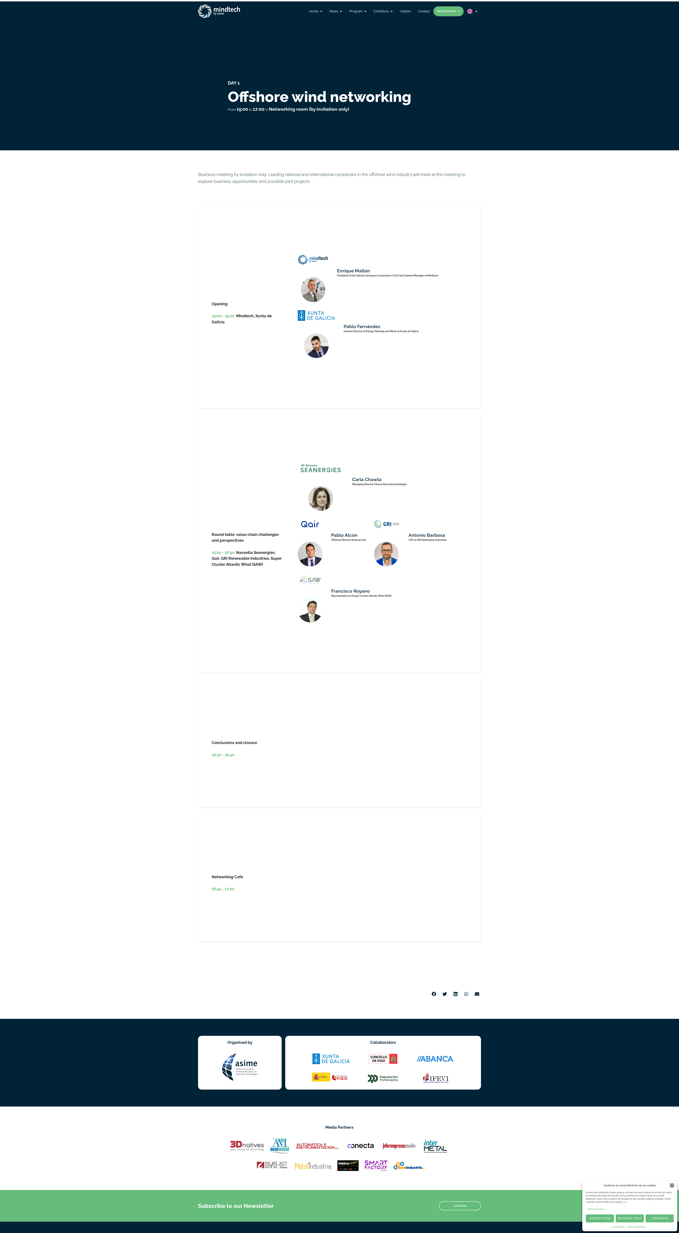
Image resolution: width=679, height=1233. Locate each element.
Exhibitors (381, 11)
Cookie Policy (619, 1226)
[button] (672, 1185)
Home (313, 11)
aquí (625, 1202)
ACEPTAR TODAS (600, 1218)
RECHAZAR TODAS (630, 1218)
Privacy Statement (636, 1226)
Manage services (596, 1209)
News (333, 11)
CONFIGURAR (659, 1218)
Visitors (405, 11)
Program (356, 11)
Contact (424, 11)
